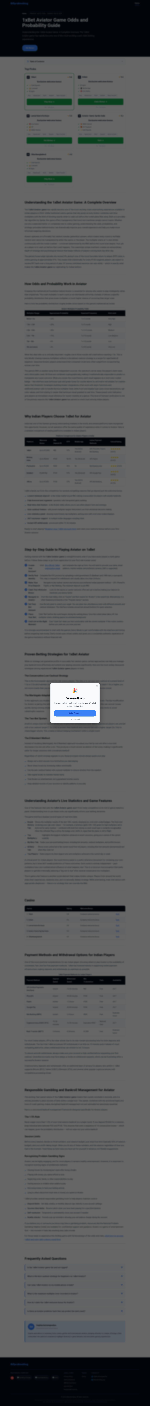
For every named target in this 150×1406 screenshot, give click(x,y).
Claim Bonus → (75, 713)
